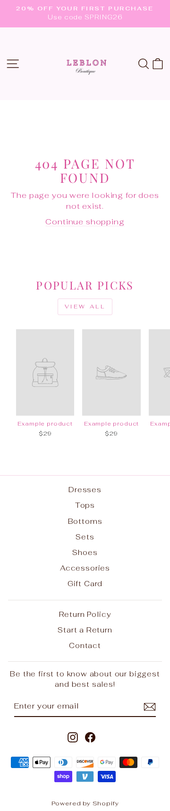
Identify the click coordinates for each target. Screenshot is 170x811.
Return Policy (85, 614)
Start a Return (85, 629)
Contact (85, 645)
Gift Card (85, 583)
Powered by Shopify (85, 803)
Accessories (85, 567)
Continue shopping (84, 221)
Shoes (84, 552)
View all (85, 306)
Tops (85, 505)
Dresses (85, 489)
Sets (85, 536)
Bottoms (85, 521)
